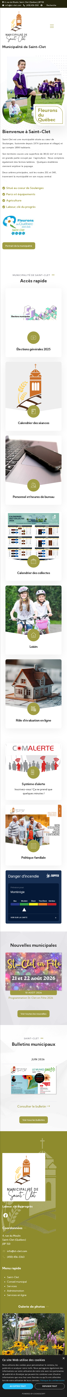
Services (12, 1286)
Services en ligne (16, 1295)
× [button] (63, 1358)
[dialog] (33, 1376)
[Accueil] (17, 26)
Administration (15, 1290)
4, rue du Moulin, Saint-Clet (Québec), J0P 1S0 (24, 2)
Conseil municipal (17, 1281)
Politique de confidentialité (52, 1380)
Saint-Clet (13, 1277)
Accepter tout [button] (18, 1386)
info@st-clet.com (13, 5)
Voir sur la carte (19, 917)
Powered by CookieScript (33, 1393)
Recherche (51, 5)
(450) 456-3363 (32, 5)
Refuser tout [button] (49, 1386)
